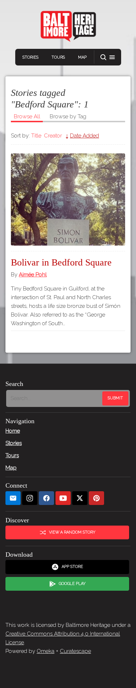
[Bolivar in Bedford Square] (68, 199)
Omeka (45, 651)
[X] (79, 498)
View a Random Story (72, 532)
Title (36, 135)
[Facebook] (46, 498)
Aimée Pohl (33, 274)
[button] (108, 57)
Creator (53, 135)
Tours (58, 57)
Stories (30, 57)
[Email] (13, 498)
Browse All (27, 116)
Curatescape (75, 651)
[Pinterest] (96, 498)
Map (82, 57)
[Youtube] (63, 498)
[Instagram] (29, 498)
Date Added (84, 135)
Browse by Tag (68, 116)
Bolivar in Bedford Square (61, 262)
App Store (72, 566)
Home (12, 431)
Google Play (72, 583)
